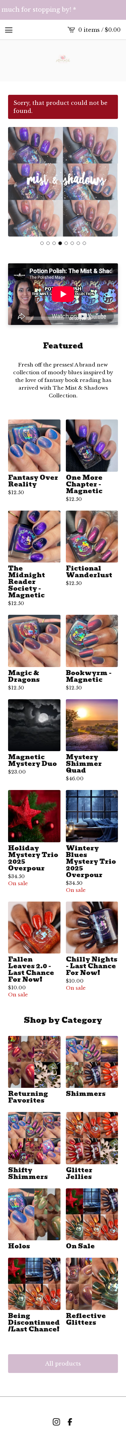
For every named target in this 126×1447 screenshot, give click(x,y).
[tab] (42, 243)
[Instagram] (56, 1422)
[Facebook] (70, 1422)
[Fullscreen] (109, 318)
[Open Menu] (8, 30)
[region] (63, 10)
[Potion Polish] (63, 61)
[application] (63, 294)
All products (63, 1363)
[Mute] (98, 318)
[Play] (16, 318)
